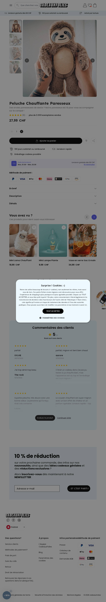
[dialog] (53, 300)
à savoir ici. (83, 305)
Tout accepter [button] (53, 311)
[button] (53, 317)
